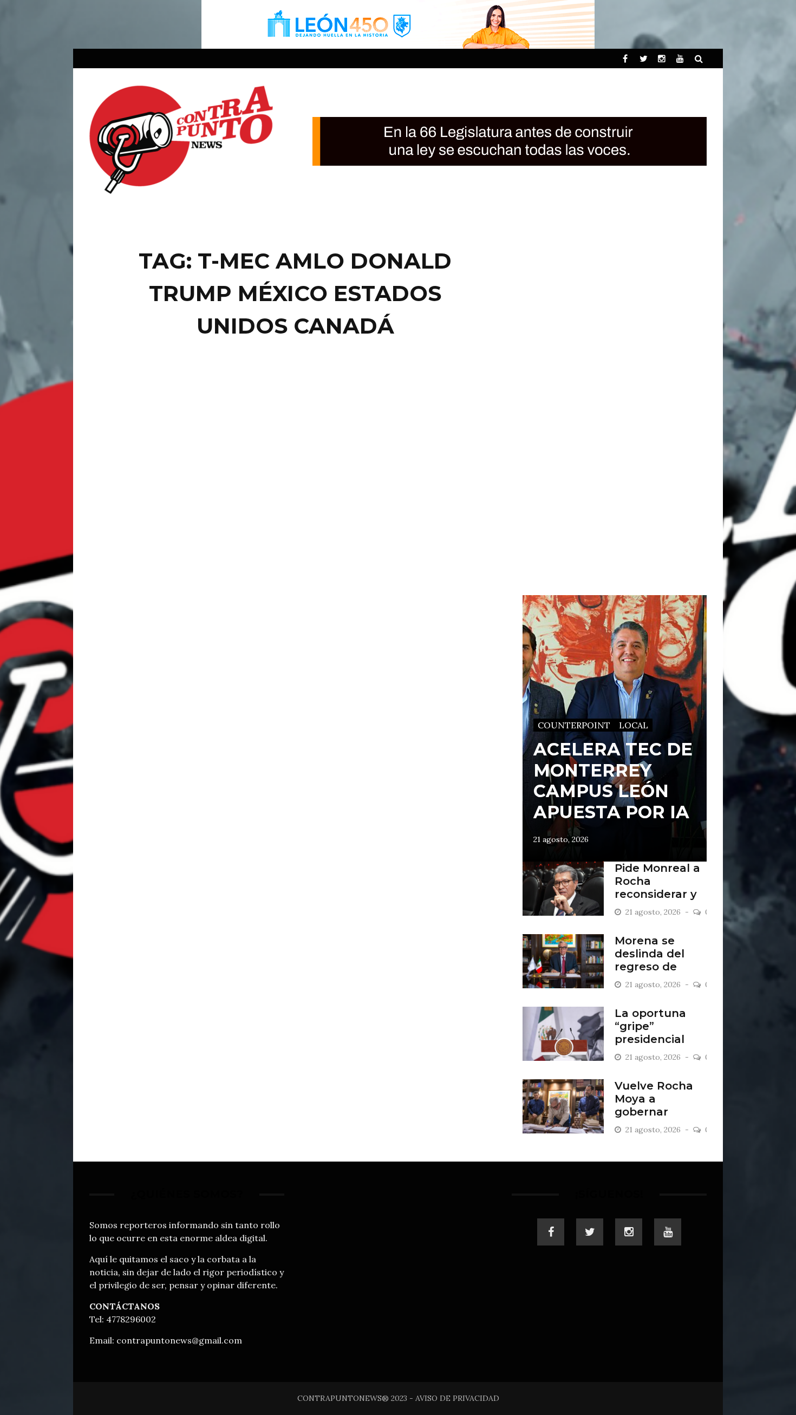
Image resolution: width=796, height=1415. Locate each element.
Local (633, 725)
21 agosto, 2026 (561, 839)
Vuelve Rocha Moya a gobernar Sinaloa (654, 1105)
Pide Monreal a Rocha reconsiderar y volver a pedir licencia (657, 894)
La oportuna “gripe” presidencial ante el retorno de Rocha (658, 1039)
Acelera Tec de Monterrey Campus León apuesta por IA (613, 780)
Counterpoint (574, 725)
